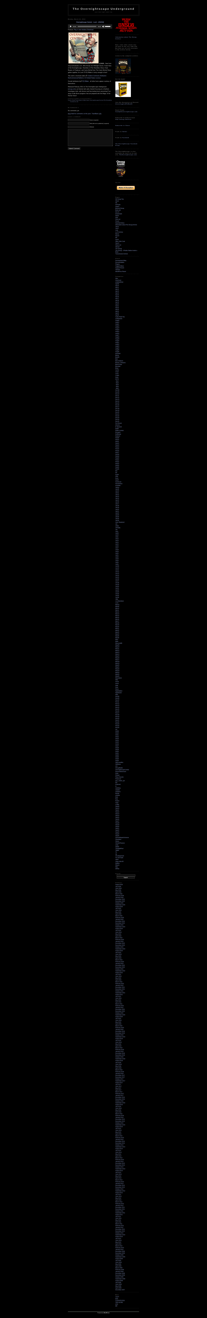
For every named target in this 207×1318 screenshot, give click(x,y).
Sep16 (117, 819)
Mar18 (117, 623)
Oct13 (117, 738)
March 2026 (118, 894)
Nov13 (117, 705)
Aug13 (117, 328)
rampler (117, 790)
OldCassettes (119, 762)
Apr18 (117, 300)
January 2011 (119, 1227)
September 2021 (120, 993)
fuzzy (116, 478)
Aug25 (117, 350)
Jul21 (117, 555)
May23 (117, 670)
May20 (117, 665)
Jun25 (117, 595)
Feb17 (117, 452)
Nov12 (117, 703)
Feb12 (117, 443)
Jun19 (117, 584)
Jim (116, 524)
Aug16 (117, 333)
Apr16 (117, 296)
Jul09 (117, 533)
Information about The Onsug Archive (126, 225)
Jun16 (117, 579)
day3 (117, 384)
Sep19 (117, 824)
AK (116, 203)
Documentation (119, 262)
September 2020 (120, 1015)
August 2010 (119, 1236)
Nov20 (117, 718)
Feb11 (117, 215)
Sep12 (117, 812)
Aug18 (117, 337)
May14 (117, 654)
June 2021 (118, 998)
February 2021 (119, 1005)
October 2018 (119, 1057)
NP (116, 237)
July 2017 (118, 1084)
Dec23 (117, 417)
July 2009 (118, 1260)
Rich (116, 797)
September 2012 (120, 1191)
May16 (117, 658)
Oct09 (117, 731)
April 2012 (118, 1200)
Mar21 (117, 628)
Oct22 (117, 755)
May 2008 (118, 1286)
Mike (84, 100)
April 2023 (118, 958)
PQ (105, 100)
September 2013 (120, 1169)
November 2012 (120, 1187)
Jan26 (117, 520)
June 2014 (118, 1152)
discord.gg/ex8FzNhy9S (124, 104)
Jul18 (117, 549)
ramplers (118, 791)
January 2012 (119, 1205)
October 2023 (119, 947)
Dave (116, 377)
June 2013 (118, 1174)
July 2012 (118, 1194)
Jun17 (117, 581)
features (117, 436)
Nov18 (117, 714)
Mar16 (117, 619)
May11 (117, 648)
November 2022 (120, 967)
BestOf (117, 357)
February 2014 (119, 1159)
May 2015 (118, 1132)
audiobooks (118, 318)
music (117, 683)
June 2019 (118, 1042)
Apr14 (117, 293)
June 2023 (118, 954)
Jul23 (117, 559)
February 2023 (119, 961)
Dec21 (117, 414)
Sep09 (117, 806)
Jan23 (117, 515)
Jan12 (117, 494)
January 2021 (119, 1007)
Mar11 (117, 234)
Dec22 (117, 416)
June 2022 (118, 976)
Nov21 (117, 720)
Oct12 (117, 736)
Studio (117, 846)
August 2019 (119, 1038)
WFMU (117, 869)
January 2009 (119, 1271)
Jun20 (117, 586)
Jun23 (117, 592)
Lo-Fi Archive (119, 232)
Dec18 (117, 408)
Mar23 (117, 632)
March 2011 (118, 1224)
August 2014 (119, 1148)
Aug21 (117, 342)
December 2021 (120, 987)
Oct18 (117, 748)
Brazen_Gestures (120, 362)
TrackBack (96, 113)
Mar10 (117, 608)
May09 (117, 645)
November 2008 (120, 1275)
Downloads (118, 214)
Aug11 (117, 324)
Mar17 (117, 621)
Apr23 (117, 309)
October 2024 (119, 925)
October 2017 (119, 1079)
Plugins (117, 264)
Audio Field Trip (120, 317)
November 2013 (120, 1165)
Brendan (117, 366)
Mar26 (117, 637)
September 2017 (120, 1081)
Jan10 (117, 491)
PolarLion (118, 779)
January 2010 (119, 1249)
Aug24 (117, 348)
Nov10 (117, 236)
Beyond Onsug (119, 208)
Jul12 (117, 538)
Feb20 (117, 458)
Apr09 (117, 284)
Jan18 (117, 505)
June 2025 (118, 910)
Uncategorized (119, 856)
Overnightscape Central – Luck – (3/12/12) (90, 22)
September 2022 (120, 971)
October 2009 (119, 1255)
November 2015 (120, 1121)
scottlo (117, 804)
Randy (117, 793)
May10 (117, 647)
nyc (116, 729)
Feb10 (117, 439)
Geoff (116, 480)
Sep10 (117, 243)
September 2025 (120, 905)
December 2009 (120, 1251)
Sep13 (117, 814)
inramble (118, 485)
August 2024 (119, 928)
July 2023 (118, 952)
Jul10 (117, 228)
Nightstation (118, 691)
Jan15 (117, 500)
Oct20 (117, 751)
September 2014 (120, 1147)
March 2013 (118, 1180)
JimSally (117, 527)
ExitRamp (118, 434)
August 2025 (119, 906)
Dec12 (117, 397)
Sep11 (117, 810)
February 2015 (119, 1137)
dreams (117, 425)
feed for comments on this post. (79, 113)
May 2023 (118, 956)
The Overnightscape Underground (104, 8)
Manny (117, 604)
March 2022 (118, 982)
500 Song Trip (119, 199)
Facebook (125, 137)
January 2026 (119, 897)
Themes (117, 269)
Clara (117, 373)
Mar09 (117, 606)
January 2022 (119, 985)
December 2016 (120, 1097)
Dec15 (117, 403)
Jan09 (117, 489)
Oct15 (117, 742)
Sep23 (117, 832)
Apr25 (117, 313)
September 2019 (120, 1037)
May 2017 (118, 1088)
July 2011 (118, 1216)
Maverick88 (118, 643)
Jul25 (117, 562)
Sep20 (117, 826)
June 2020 (118, 1020)
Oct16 (117, 744)
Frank (77, 100)
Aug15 (117, 331)
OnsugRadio (119, 768)
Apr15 (117, 295)
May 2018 (118, 1066)
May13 (117, 652)
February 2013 (119, 1181)
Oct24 (117, 758)
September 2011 (120, 1213)
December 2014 (120, 1141)
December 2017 (120, 1075)
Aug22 (117, 344)
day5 (117, 388)
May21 (117, 667)
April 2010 (118, 1244)
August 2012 (119, 1192)
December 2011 (120, 1207)
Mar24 (117, 634)
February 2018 (119, 1071)
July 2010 (118, 1238)
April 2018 (118, 1068)
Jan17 (117, 504)
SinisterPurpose (120, 843)
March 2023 (118, 960)
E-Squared (118, 427)
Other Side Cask (120, 241)
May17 (117, 659)
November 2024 (120, 923)
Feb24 (117, 465)
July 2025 (118, 908)
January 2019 (119, 1051)
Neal (87, 100)
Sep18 (117, 823)
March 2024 (118, 938)
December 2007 (120, 1290)
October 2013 (119, 1167)
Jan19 (117, 507)
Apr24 (117, 311)
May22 (117, 669)
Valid (119, 1302)
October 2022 (119, 969)
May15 (117, 656)
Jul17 (117, 548)
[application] (90, 26)
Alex (116, 278)
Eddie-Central (119, 430)
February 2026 (119, 895)
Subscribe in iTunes (122, 125)
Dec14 (117, 401)
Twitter (124, 131)
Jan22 (117, 513)
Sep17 (117, 821)
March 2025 (118, 916)
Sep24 (117, 834)
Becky (117, 355)
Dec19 (117, 410)
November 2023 (120, 945)
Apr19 (117, 302)
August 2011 (119, 1214)
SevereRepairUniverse (122, 837)
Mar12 (81, 100)
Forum (117, 221)
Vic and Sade (119, 857)
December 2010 (120, 1229)
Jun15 (117, 577)
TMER (117, 850)
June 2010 (118, 1240)
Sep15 (117, 817)
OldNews (118, 764)
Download (90, 29)
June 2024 (118, 932)
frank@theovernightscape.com (126, 111)
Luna (116, 603)
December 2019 (120, 1031)
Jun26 (117, 597)
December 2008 (120, 1273)
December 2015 (120, 1119)
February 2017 (119, 1093)
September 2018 (120, 1059)
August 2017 (119, 1082)
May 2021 (118, 1000)
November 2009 (120, 1253)
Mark (116, 641)
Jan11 (117, 226)
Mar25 (117, 636)
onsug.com (71, 89)
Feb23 (117, 463)
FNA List (117, 219)
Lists (116, 230)
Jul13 (117, 540)
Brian (116, 368)
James (117, 487)
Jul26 (117, 564)
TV (116, 852)
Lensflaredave (119, 601)
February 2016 (119, 1115)
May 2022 (118, 978)
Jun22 (117, 590)
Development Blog (120, 260)
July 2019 (118, 1040)
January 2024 (119, 941)
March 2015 (118, 1136)
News (117, 689)
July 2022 (118, 974)
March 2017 (118, 1092)
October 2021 (119, 991)
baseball (117, 353)
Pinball (117, 775)
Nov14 (117, 707)
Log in (117, 1296)
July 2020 (118, 1018)
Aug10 (117, 206)
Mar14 (117, 615)
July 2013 (118, 1172)
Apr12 (117, 289)
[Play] (71, 26)
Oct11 (117, 735)
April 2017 (118, 1090)
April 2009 (118, 1266)
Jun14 (117, 575)
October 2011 (119, 1211)
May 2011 (118, 1220)
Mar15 (117, 617)
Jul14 (117, 542)
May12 (117, 650)
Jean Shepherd (119, 522)
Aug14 (117, 329)
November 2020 (120, 1011)
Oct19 (117, 749)
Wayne (117, 865)
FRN (116, 476)
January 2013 (119, 1183)
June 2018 (118, 1064)
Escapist (117, 432)
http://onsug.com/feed (123, 119)
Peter (116, 773)
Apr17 (117, 298)
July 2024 (118, 930)
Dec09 (117, 392)
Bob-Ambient (119, 361)
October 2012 (119, 1189)
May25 (117, 674)
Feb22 (117, 461)
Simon (117, 841)
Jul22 (117, 557)
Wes (116, 867)
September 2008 (120, 1279)
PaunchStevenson (120, 771)
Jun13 (117, 573)
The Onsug (118, 248)
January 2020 (119, 1029)
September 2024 (120, 927)
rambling (118, 788)
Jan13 (117, 496)
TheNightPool (119, 848)
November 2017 (120, 1077)
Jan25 (117, 518)
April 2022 (118, 980)
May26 (117, 676)
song (116, 845)
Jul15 (117, 544)
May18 (117, 661)
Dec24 (117, 419)
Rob (116, 799)
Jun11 (117, 570)
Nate (116, 685)
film (116, 471)
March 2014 (118, 1158)
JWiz (116, 599)
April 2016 (118, 1112)
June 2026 (118, 888)
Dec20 (117, 412)
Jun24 (117, 593)
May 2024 (118, 934)
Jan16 (117, 502)
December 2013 (120, 1163)
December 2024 (120, 921)
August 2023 (119, 950)
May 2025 (118, 912)
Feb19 (117, 456)
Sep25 (117, 835)
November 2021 (120, 989)
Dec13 (117, 399)
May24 (117, 672)
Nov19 (117, 716)
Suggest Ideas (119, 266)
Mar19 (117, 625)
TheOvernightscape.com (128, 154)
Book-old (118, 210)
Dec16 (117, 405)
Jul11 (116, 537)
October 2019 (119, 1035)
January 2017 (119, 1095)
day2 (117, 383)
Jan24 (117, 516)
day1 (117, 381)
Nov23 (117, 724)
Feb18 (117, 454)
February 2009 (119, 1269)
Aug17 (117, 335)
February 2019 (119, 1049)
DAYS (117, 379)
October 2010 (119, 1233)
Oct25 (117, 760)
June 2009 (118, 1262)
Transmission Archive (121, 254)
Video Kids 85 (119, 861)
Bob (116, 359)
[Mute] (103, 26)
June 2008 (118, 1284)
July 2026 (118, 886)
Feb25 (117, 467)
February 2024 (119, 939)
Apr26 (117, 315)
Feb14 (117, 447)
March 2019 (118, 1048)
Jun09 (117, 566)
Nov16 (117, 711)
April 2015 (118, 1134)
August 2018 (119, 1060)
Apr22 (117, 307)
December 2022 (120, 965)
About (117, 201)
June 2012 (118, 1196)
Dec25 (117, 421)
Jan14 (117, 498)
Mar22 (117, 630)
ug (116, 854)
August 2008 (119, 1280)
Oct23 (117, 757)
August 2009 (119, 1258)
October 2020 (119, 1013)
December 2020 (120, 1009)
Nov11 (117, 702)
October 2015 (119, 1123)
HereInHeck (118, 483)
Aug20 (117, 340)
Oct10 (117, 239)
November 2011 (120, 1209)
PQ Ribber (85, 81)
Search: (118, 873)
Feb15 (117, 449)
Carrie (69, 100)
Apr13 (117, 291)
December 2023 (120, 943)
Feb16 (117, 450)
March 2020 (118, 1026)
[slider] (108, 26)
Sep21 (117, 828)
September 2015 (120, 1125)
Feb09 (117, 438)
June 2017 (118, 1086)
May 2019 (118, 1044)
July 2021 (118, 996)
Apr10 (117, 285)
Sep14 (117, 815)
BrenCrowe (118, 364)
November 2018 (120, 1055)
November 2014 (120, 1143)
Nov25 (117, 727)
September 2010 (120, 1235)
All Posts (117, 204)
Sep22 (117, 830)
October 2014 (119, 1145)
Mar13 (117, 614)
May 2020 (118, 1022)
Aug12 (117, 326)
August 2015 (119, 1126)
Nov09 (117, 698)
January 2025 (119, 919)
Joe (116, 529)
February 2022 (119, 983)
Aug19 (117, 339)
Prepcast (118, 784)
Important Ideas (119, 223)
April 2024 (118, 936)
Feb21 (117, 460)
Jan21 (117, 511)
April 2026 (118, 892)
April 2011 (118, 1222)
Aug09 (117, 320)
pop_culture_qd (120, 780)
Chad (73, 100)
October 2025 (119, 903)
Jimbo (117, 526)
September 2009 (120, 1257)
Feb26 (117, 469)
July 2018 (118, 1062)
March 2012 (118, 1202)
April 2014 (118, 1156)
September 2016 (120, 1103)
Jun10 (117, 568)
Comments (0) (74, 101)
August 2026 (119, 884)
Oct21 (117, 753)
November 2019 (120, 1033)
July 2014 (118, 1150)
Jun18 (117, 582)
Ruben (117, 801)
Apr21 (117, 306)
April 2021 (118, 1002)
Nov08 (117, 696)
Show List (118, 245)
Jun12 (117, 572)
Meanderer (118, 678)
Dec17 (117, 406)
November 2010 (120, 1231)
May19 (117, 663)
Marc (116, 639)
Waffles (117, 863)
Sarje (116, 803)
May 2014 (118, 1154)
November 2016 (120, 1099)
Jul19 (117, 551)
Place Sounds (119, 777)
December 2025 (120, 899)
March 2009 (118, 1268)
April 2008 (118, 1288)
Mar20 (117, 627)
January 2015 (119, 1139)
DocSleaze (118, 423)
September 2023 (120, 949)
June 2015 (118, 1130)
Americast (118, 280)
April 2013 (118, 1178)
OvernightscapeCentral (96, 100)
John (116, 531)
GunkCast (118, 482)
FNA (116, 217)
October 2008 (119, 1277)
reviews (117, 795)
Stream (117, 247)
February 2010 (119, 1247)
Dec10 (117, 212)
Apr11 (117, 287)
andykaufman (119, 282)
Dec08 (117, 390)
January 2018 (119, 1073)
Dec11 (117, 395)
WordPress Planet (120, 271)
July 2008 (118, 1282)
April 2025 (118, 914)
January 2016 (119, 1117)
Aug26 (117, 351)
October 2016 (119, 1101)
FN (116, 472)
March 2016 (118, 1114)
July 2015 (118, 1128)
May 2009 (118, 1264)
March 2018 (118, 1070)
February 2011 (119, 1225)
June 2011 (118, 1218)
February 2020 (119, 1027)
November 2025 (120, 901)
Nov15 (117, 709)
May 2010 (118, 1242)
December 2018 (120, 1053)
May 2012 (118, 1198)
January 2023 (119, 963)
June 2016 (118, 1108)
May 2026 (118, 890)
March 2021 (118, 1004)
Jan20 (117, 509)
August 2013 (119, 1170)
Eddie (117, 428)
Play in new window (80, 29)
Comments (120, 1300)
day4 (117, 386)
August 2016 (119, 1104)
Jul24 (117, 560)
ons (116, 766)
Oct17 (117, 746)
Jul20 (117, 553)
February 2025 (119, 917)
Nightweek (118, 693)
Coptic (117, 375)
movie (117, 681)
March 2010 (118, 1246)
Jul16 (117, 546)
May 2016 (118, 1110)
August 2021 (119, 994)
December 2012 (120, 1185)
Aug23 (117, 346)
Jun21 (117, 588)
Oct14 (117, 740)
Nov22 (117, 722)
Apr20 (117, 304)
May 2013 (118, 1176)
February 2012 (119, 1203)
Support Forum (119, 268)
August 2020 (119, 1016)
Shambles (109, 100)
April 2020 (118, 1024)
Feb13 (117, 445)
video (117, 859)
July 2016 (118, 1106)
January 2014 (119, 1161)
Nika (116, 694)
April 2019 (118, 1046)
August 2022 (119, 972)
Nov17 (117, 713)
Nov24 (117, 725)
